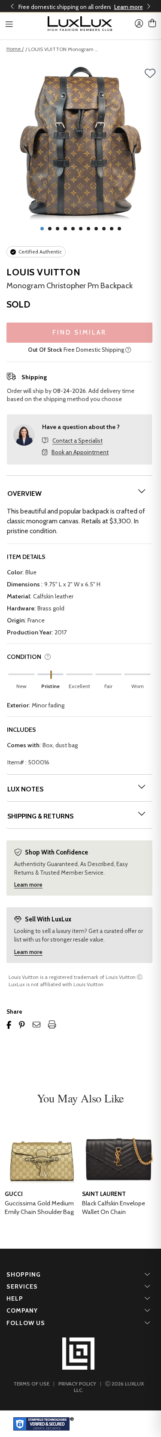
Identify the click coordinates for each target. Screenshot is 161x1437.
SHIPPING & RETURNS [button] (40, 816)
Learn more (128, 6)
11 (119, 228)
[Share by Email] (36, 1025)
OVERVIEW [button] (24, 493)
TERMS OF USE (31, 1383)
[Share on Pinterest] (22, 1025)
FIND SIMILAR (79, 332)
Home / (15, 48)
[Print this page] (52, 1025)
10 (111, 228)
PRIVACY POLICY (77, 1383)
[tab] (79, 493)
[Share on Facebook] (8, 1025)
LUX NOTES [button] (25, 789)
